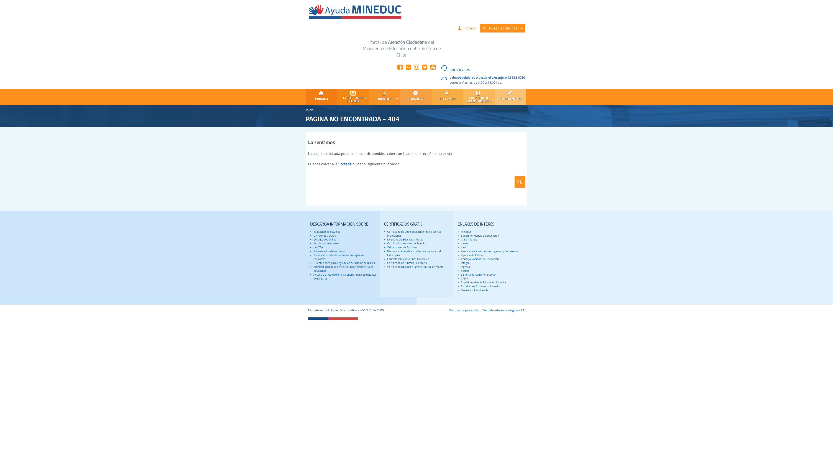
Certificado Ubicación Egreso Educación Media (415, 267)
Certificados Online (324, 239)
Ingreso (470, 28)
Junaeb (465, 243)
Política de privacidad (464, 310)
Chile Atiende (469, 239)
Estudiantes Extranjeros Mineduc (481, 286)
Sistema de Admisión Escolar (478, 274)
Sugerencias (510, 99)
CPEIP (464, 278)
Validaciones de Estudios (402, 247)
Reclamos (447, 99)
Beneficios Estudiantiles (475, 290)
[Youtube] (433, 68)
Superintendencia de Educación (480, 235)
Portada (321, 99)
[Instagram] (416, 68)
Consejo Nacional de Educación (480, 259)
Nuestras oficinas (498, 29)
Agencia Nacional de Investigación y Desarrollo (489, 251)
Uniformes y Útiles (324, 235)
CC (523, 310)
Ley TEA (318, 247)
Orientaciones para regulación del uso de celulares (344, 263)
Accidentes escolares (326, 243)
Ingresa (465, 267)
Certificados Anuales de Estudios (407, 243)
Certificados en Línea (350, 100)
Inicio (309, 110)
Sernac (465, 271)
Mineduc (466, 232)
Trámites (380, 99)
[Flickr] (408, 68)
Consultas (416, 99)
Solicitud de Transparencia (478, 100)
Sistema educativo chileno (329, 251)
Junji (463, 247)
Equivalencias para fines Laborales (408, 259)
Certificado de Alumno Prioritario (407, 263)
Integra (465, 263)
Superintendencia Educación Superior (483, 282)
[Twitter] (424, 68)
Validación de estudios (326, 232)
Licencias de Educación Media (405, 239)
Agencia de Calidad (472, 255)
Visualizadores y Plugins (500, 310)
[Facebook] (400, 68)
